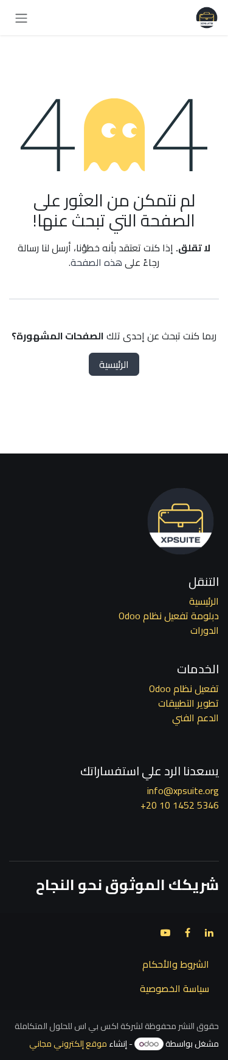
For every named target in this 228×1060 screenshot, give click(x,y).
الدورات (204, 630)
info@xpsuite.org (183, 790)
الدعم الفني (195, 717)
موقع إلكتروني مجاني (68, 1044)
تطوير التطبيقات (188, 703)
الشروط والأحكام (175, 964)
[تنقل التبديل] (21, 17)
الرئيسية (114, 364)
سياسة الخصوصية (174, 988)
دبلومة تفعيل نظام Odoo (169, 615)
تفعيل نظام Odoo (184, 688)
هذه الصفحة (96, 262)
